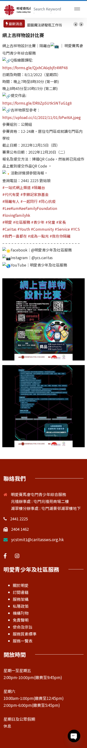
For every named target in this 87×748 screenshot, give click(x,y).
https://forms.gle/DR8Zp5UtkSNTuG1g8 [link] (37, 103)
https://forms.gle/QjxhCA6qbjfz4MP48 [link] (35, 67)
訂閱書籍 (21, 592)
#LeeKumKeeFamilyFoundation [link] (29, 208)
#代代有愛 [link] (10, 194)
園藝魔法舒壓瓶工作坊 (44, 24)
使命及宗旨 (22, 627)
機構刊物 (21, 613)
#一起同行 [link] (29, 201)
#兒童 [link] (50, 222)
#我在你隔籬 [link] (60, 236)
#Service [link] (62, 229)
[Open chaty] (74, 736)
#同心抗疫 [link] (47, 201)
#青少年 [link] (38, 222)
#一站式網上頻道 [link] (16, 187)
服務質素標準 (24, 634)
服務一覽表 (22, 641)
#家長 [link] (61, 222)
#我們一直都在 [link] (14, 236)
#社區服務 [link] (21, 222)
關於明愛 (21, 585)
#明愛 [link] (7, 222)
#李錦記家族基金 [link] (34, 194)
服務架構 (21, 599)
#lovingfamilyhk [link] (16, 215)
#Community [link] (42, 229)
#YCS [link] (75, 229)
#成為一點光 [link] (38, 236)
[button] (75, 24)
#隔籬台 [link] (38, 187)
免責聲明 (21, 620)
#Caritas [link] (9, 229)
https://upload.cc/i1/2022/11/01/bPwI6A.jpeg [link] (41, 117)
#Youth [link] (23, 229)
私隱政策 (21, 606)
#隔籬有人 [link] (10, 201)
